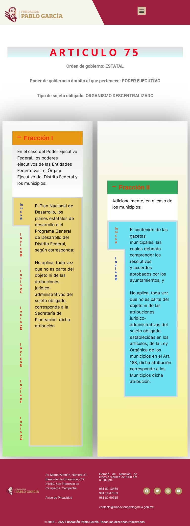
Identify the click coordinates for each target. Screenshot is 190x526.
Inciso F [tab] (21, 391)
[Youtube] (178, 491)
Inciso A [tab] (21, 211)
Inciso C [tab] (21, 281)
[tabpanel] (55, 269)
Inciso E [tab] (21, 354)
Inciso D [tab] (21, 318)
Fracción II (134, 187)
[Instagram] (168, 491)
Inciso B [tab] (21, 244)
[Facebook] (146, 491)
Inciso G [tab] (21, 428)
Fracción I (38, 137)
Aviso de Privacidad (59, 497)
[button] (142, 11)
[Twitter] (157, 491)
